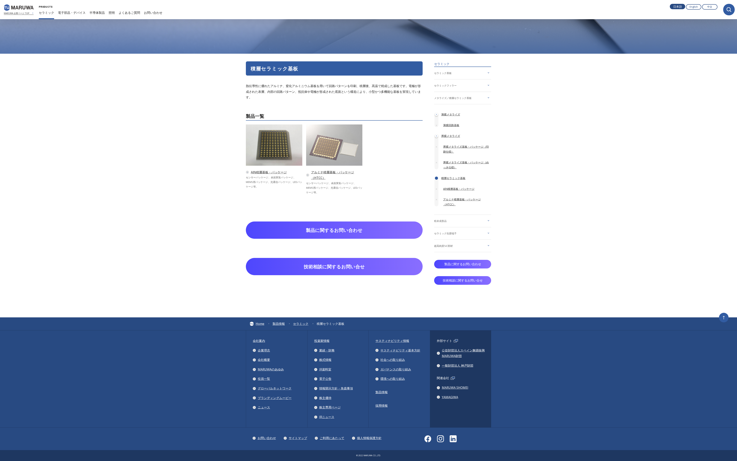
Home (260, 324)
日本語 (677, 6)
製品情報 (279, 324)
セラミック (300, 324)
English (694, 6)
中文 (709, 6)
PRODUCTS (46, 6)
